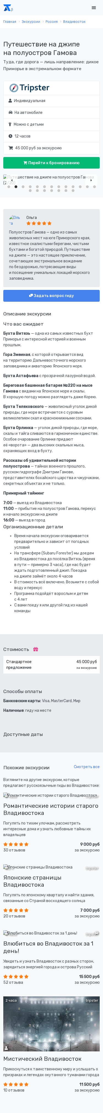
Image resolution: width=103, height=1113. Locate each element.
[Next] (91, 180)
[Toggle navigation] (94, 8)
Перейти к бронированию (53, 163)
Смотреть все (87, 767)
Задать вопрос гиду (53, 295)
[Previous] (12, 180)
